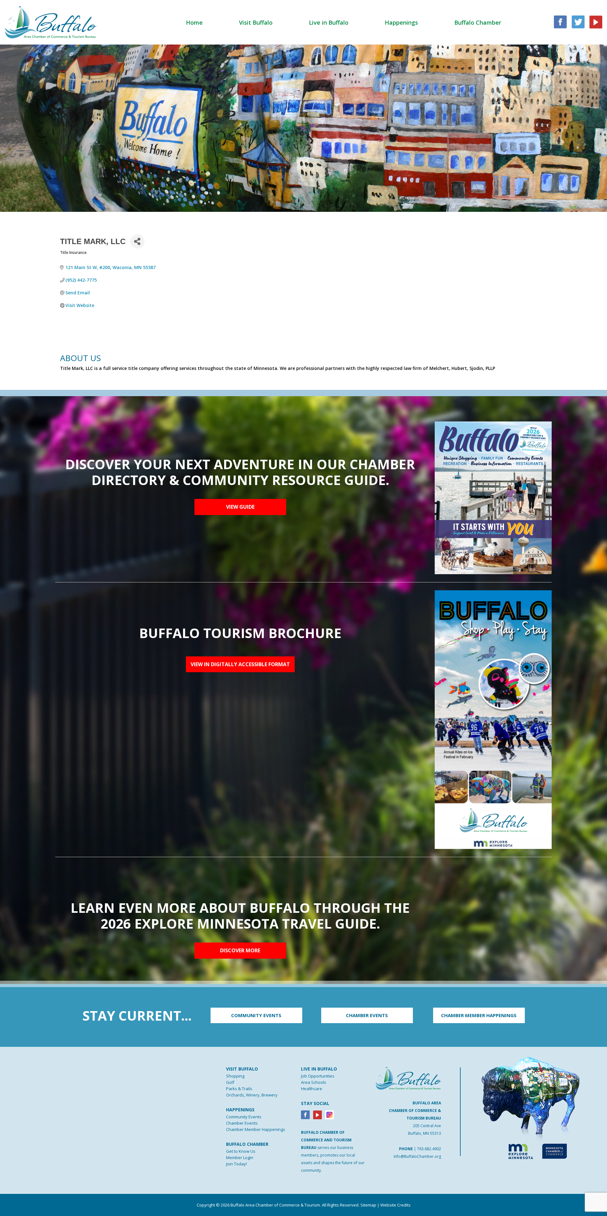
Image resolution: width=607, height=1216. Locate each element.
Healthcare (311, 1088)
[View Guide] (493, 497)
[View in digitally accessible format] (493, 718)
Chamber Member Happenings (255, 1129)
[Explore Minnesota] (518, 1149)
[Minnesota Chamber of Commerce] (554, 1149)
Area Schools (313, 1082)
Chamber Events (242, 1123)
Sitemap (368, 1205)
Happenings (401, 22)
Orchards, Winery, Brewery (252, 1095)
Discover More (240, 950)
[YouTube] (595, 21)
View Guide (240, 506)
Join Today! (236, 1164)
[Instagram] (329, 1114)
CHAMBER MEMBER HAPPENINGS (479, 1015)
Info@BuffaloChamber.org (417, 1156)
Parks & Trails (239, 1088)
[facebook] (560, 21)
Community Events (243, 1117)
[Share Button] (137, 241)
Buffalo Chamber (477, 22)
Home (194, 22)
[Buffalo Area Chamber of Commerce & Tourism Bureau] (50, 21)
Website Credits (395, 1205)
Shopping (235, 1076)
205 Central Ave (427, 1125)
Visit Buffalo (256, 22)
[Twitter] (578, 21)
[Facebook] (305, 1114)
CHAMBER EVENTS (367, 1015)
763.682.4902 (429, 1149)
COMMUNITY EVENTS (256, 1015)
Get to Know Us (240, 1151)
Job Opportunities (317, 1076)
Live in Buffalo (328, 22)
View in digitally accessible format (240, 664)
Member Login (239, 1157)
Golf (230, 1082)
